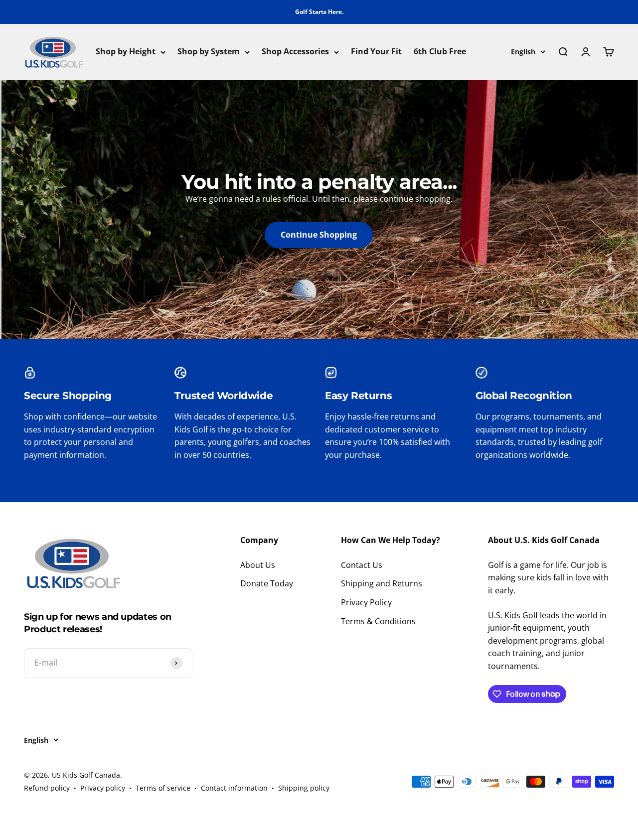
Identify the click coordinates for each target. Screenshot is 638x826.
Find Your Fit (376, 51)
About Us (257, 564)
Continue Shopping (319, 234)
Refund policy (47, 788)
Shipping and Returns (381, 583)
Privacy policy (102, 788)
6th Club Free (440, 51)
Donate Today (266, 583)
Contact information (234, 788)
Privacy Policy (366, 602)
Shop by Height (126, 51)
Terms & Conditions (378, 621)
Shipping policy (303, 788)
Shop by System (208, 51)
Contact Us (361, 564)
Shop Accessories (295, 51)
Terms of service (163, 788)
